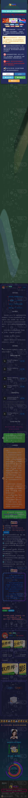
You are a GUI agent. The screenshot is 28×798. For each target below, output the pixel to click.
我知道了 (15, 81)
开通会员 (20, 77)
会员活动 (8, 74)
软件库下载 (8, 77)
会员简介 (20, 74)
